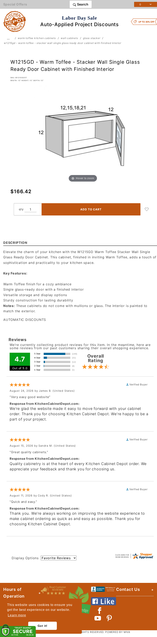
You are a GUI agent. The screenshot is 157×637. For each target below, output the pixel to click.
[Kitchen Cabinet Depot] (14, 21)
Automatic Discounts (24, 320)
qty (21, 209)
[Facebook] (99, 610)
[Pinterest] (109, 618)
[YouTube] (97, 618)
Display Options (25, 558)
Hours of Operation (14, 593)
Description (15, 243)
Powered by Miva (117, 632)
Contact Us (128, 589)
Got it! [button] (43, 625)
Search (82, 4)
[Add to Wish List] (146, 209)
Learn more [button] (17, 615)
